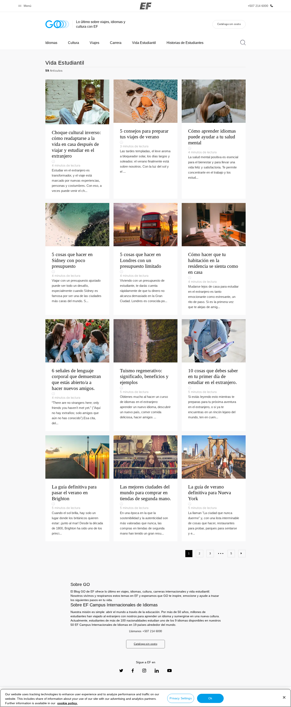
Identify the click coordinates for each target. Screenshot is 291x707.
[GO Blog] (57, 24)
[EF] (145, 6)
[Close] (284, 697)
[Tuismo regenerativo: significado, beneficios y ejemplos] (145, 375)
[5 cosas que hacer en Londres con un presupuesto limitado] (145, 259)
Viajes (94, 43)
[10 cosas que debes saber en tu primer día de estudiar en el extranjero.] (214, 375)
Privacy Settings (181, 698)
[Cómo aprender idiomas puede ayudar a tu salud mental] (214, 139)
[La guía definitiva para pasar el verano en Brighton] (77, 488)
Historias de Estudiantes (185, 43)
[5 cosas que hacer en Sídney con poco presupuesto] (77, 259)
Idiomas (51, 43)
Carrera (115, 43)
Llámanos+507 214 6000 (145, 631)
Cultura (73, 43)
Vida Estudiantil (144, 43)
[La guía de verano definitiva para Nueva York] (214, 488)
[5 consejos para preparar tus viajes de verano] (145, 139)
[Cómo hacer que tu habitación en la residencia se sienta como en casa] (214, 259)
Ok (210, 698)
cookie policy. (67, 703)
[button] (25, 6)
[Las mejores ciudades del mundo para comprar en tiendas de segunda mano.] (145, 488)
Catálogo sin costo (229, 24)
